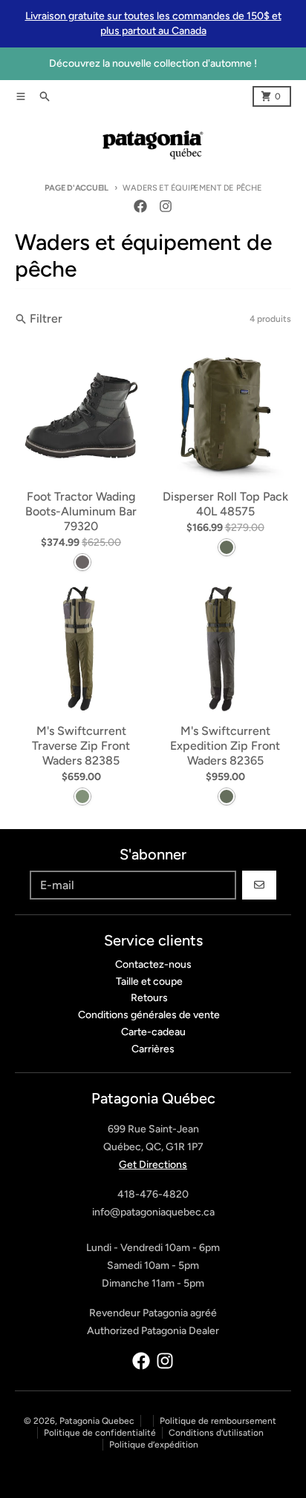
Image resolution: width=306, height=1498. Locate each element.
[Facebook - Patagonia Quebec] (140, 206)
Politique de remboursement (218, 1421)
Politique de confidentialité (100, 1433)
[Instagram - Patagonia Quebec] (165, 206)
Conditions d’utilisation (216, 1433)
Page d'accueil (76, 188)
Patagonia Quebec (96, 1421)
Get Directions (153, 1164)
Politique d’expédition (153, 1444)
